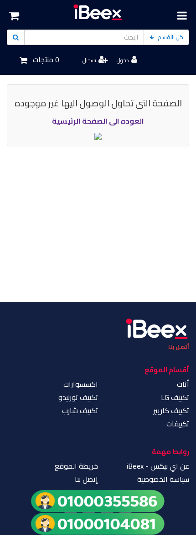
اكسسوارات (80, 384)
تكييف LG (175, 397)
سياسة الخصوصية (163, 479)
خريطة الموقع (76, 466)
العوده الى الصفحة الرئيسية (98, 121)
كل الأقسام (170, 37)
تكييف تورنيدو (78, 397)
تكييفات (177, 423)
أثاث (183, 384)
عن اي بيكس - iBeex (158, 466)
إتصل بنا (86, 479)
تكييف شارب (80, 410)
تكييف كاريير (171, 410)
